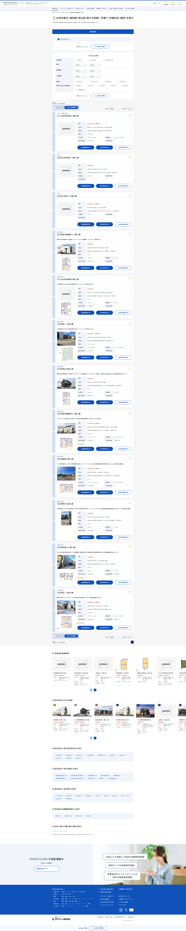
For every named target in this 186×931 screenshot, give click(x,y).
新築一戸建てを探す (56, 12)
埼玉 (70, 896)
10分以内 (102, 86)
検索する (99, 928)
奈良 (76, 901)
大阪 (69, 901)
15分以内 (113, 86)
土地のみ (93, 60)
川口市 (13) (59, 758)
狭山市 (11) (123, 755)
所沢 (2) (98, 796)
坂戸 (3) (115, 796)
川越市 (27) (59, 755)
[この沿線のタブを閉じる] (93, 39)
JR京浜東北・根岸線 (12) (77, 778)
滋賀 (63, 901)
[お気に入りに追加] (130, 115)
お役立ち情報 (104, 899)
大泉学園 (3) (68, 799)
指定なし (79, 86)
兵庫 (73, 901)
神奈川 (66, 896)
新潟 (76, 899)
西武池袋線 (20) (105, 775)
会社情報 (99, 917)
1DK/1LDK (80, 81)
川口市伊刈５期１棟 (65, 504)
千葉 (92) (88, 816)
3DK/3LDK (108, 81)
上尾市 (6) (69, 758)
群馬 (69, 894)
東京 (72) (58, 816)
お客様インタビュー (124, 899)
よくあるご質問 (123, 902)
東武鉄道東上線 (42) (61, 775)
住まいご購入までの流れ (107, 902)
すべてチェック (59, 107)
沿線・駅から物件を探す (107, 889)
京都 (66, 901)
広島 (66, 903)
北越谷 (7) (79, 796)
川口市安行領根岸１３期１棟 (68, 234)
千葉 (74, 896)
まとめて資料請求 (71, 107)
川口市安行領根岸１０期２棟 (68, 414)
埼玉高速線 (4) (113, 778)
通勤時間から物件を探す (126, 889)
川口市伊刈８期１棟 (65, 369)
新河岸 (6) (89, 796)
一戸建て (79, 60)
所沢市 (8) (79, 755)
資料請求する (86, 147)
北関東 (55, 894)
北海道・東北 (56, 891)
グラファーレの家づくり (107, 896)
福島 (83, 891)
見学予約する (105, 147)
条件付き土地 (109, 60)
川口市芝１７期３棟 (65, 324)
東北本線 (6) (91, 778)
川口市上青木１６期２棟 (67, 196)
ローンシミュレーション (60, 831)
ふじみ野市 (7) (90, 755)
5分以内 (90, 86)
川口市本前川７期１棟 (66, 547)
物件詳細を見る (124, 147)
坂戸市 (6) (79, 758)
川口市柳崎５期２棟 (65, 459)
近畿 (54, 901)
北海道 (63, 891)
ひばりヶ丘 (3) (125, 796)
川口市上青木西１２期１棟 (68, 157)
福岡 (63, 906)
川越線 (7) (102, 778)
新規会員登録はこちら (42, 869)
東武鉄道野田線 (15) (61, 778)
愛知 (66, 899)
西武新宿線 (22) (92, 775)
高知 (89, 903)
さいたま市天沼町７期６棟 (68, 116)
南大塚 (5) (58, 799)
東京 (63, 896)
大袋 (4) (106, 796)
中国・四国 (55, 903)
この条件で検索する (101, 46)
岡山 (63, 903)
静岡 (63, 899)
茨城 (63, 894)
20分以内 (125, 86)
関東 (63, 12)
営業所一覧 (108, 917)
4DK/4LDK (123, 81)
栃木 (66, 894)
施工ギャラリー (123, 896)
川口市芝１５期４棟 (65, 592)
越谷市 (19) (69, 755)
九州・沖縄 (55, 906)
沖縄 (87, 906)
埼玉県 (66, 12)
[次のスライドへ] (95, 689)
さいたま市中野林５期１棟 (68, 279)
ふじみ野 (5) (59, 796)
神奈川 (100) (68, 816)
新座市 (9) (113, 755)
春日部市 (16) (102, 755)
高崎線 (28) (117, 775)
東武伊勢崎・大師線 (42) (77, 775)
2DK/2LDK (94, 81)
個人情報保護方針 (118, 917)
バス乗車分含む (81, 90)
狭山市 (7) (69, 796)
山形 (80, 891)
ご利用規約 (129, 917)
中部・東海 (55, 899)
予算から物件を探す (106, 892)
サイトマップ (122, 905)
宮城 (74, 891)
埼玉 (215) (79, 816)
